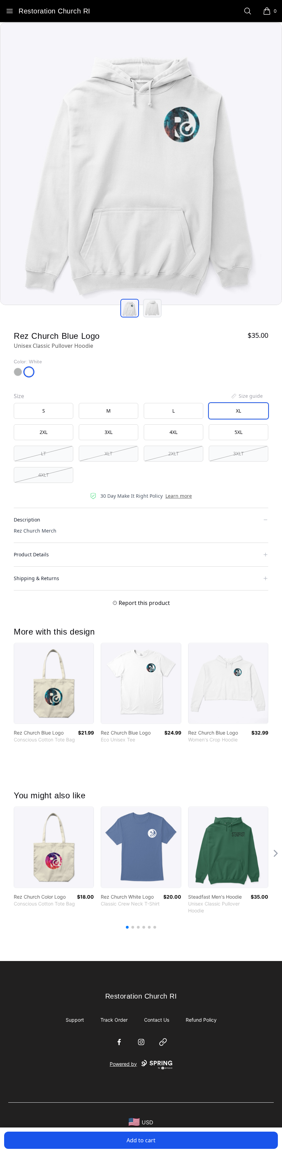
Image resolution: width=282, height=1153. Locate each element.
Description (27, 519)
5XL (238, 432)
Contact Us (156, 1020)
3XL (108, 432)
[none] (246, 396)
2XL (43, 432)
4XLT (43, 475)
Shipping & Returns (36, 578)
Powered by (123, 1064)
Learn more (178, 496)
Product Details (31, 554)
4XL (173, 432)
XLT (108, 453)
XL (238, 410)
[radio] (43, 411)
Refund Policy (201, 1020)
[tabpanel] (141, 163)
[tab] (129, 308)
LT (43, 453)
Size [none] (19, 396)
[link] (54, 683)
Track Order (114, 1020)
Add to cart (141, 1140)
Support (75, 1020)
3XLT (238, 453)
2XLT (173, 453)
